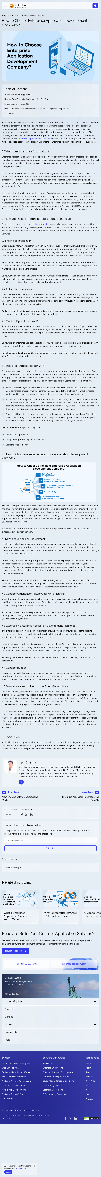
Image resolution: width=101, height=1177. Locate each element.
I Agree (8, 1172)
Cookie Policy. (21, 1169)
